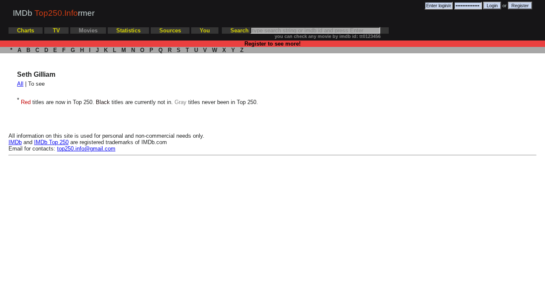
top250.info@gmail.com (86, 148)
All (20, 84)
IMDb (15, 142)
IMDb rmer (54, 13)
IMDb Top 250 (51, 142)
